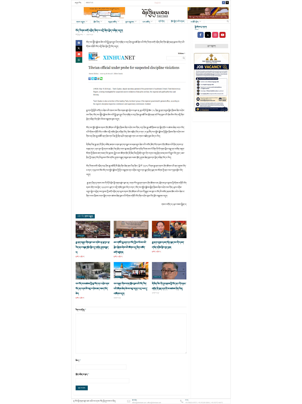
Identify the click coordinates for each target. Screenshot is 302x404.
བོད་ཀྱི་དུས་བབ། (79, 35)
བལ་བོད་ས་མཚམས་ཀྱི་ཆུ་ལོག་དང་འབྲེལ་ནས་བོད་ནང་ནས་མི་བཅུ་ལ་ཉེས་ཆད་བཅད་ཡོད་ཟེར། (92, 288)
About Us (89, 2)
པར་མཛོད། (146, 22)
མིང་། (78, 360)
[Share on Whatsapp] (79, 60)
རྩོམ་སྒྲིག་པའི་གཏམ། (178, 21)
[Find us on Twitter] (227, 3)
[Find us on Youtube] (222, 35)
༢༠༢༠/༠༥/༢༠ (90, 35)
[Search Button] (228, 22)
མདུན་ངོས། (78, 3)
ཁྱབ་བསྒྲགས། (129, 22)
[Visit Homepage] (155, 13)
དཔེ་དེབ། (162, 21)
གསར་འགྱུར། (80, 22)
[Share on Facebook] (79, 43)
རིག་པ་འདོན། (81, 309)
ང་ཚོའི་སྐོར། (195, 22)
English (158, 3)
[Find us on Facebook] (223, 3)
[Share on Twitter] (79, 48)
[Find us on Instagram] (215, 35)
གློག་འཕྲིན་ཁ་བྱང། (82, 374)
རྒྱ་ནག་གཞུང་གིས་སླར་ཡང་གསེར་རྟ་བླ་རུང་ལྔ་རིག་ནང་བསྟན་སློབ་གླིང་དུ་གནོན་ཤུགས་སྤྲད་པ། (93, 247)
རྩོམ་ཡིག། (97, 22)
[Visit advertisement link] (104, 13)
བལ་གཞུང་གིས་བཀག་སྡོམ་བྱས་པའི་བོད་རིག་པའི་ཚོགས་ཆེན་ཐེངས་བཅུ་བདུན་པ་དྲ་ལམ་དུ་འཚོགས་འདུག (130, 288)
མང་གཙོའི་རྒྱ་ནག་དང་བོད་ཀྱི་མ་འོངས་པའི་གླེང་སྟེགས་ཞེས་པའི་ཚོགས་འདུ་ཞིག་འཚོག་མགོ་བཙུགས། (130, 247)
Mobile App (81, 235)
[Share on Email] (79, 54)
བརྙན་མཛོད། (112, 22)
